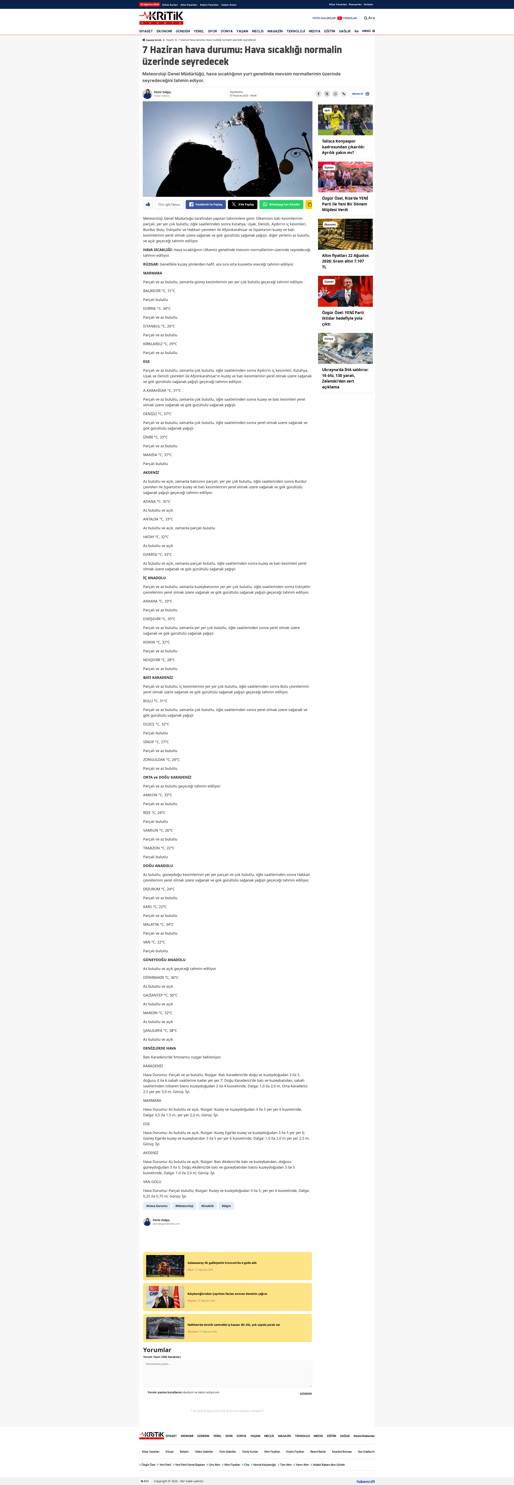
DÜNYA (227, 31)
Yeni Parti (164, 1464)
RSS (146, 1481)
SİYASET (146, 31)
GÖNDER (306, 1394)
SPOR (212, 31)
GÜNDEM (183, 31)
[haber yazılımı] (366, 1481)
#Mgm (226, 1206)
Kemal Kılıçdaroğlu (263, 1464)
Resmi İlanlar (318, 1451)
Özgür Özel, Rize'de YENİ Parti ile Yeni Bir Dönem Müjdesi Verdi (345, 204)
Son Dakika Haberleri (371, 1451)
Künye (170, 1451)
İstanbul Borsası (342, 1451)
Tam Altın (285, 1464)
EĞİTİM (329, 31)
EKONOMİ (164, 31)
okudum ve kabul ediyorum (183, 1392)
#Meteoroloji (184, 1206)
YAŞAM (242, 31)
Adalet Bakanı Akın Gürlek (328, 1464)
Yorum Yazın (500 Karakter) (162, 1357)
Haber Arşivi (228, 5)
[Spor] (345, 119)
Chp (245, 1464)
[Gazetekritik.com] (151, 1435)
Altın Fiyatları (189, 5)
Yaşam (170, 40)
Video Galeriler (204, 1451)
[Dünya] (345, 348)
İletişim (368, 4)
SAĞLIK (345, 31)
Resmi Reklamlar (364, 1436)
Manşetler (355, 4)
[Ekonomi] (345, 234)
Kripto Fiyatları (209, 5)
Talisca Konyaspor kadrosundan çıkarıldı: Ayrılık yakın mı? (343, 147)
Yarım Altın (301, 1464)
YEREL (199, 31)
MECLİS (258, 31)
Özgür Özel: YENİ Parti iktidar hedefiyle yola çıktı (343, 318)
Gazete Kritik (153, 40)
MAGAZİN (275, 31)
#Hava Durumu (156, 1206)
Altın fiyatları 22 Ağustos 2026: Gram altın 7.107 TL (345, 261)
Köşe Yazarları (338, 4)
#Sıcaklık (207, 1206)
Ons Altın (213, 1464)
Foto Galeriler (227, 1451)
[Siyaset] (345, 176)
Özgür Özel (147, 1464)
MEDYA (314, 31)
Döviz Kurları (170, 5)
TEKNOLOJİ (296, 31)
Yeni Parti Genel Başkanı (189, 1464)
